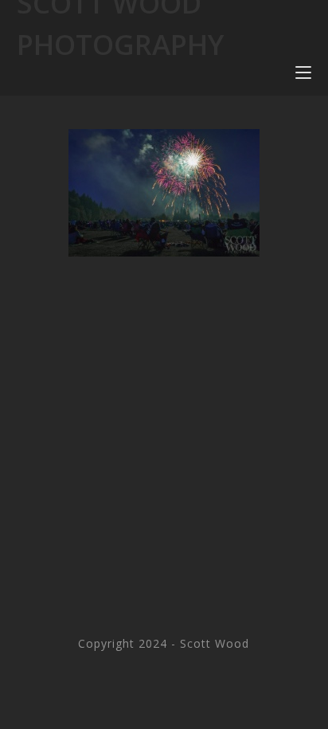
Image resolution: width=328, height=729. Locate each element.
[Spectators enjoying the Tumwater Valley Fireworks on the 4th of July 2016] (164, 193)
